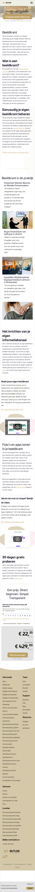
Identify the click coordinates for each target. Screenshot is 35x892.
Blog (24, 706)
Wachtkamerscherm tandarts (9, 772)
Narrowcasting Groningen (11, 822)
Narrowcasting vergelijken (11, 737)
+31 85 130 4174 (8, 844)
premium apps (21, 487)
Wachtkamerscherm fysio (11, 760)
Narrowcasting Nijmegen (11, 829)
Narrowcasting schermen (11, 731)
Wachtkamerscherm (9, 754)
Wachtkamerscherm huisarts (9, 765)
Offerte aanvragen (17, 655)
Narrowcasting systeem (10, 727)
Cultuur (5, 791)
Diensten (26, 700)
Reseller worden (25, 689)
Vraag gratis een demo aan (13, 409)
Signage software (8, 747)
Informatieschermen (9, 701)
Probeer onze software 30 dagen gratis (15, 152)
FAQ (24, 703)
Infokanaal (6, 704)
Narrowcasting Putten (10, 832)
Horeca (5, 794)
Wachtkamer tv (8, 757)
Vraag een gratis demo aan (17, 16)
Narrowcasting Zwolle (10, 835)
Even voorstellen (26, 683)
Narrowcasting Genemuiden (12, 819)
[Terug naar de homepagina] (4, 3)
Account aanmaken (26, 726)
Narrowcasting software (11, 724)
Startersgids (7, 751)
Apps (4, 681)
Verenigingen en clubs (10, 800)
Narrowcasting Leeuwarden (12, 825)
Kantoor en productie (10, 797)
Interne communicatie (10, 708)
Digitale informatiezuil (10, 691)
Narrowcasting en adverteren (8, 719)
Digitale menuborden (10, 694)
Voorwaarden (7, 864)
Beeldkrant (6, 685)
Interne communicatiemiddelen (10, 712)
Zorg (4, 804)
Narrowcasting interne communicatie (10, 742)
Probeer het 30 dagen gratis (14, 522)
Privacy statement (20, 864)
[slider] (3, 614)
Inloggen (25, 721)
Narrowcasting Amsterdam (12, 812)
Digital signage (7, 688)
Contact (25, 713)
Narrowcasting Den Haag (11, 816)
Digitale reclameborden (10, 698)
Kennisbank (26, 710)
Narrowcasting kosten (10, 734)
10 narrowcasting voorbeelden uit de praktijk (11, 778)
